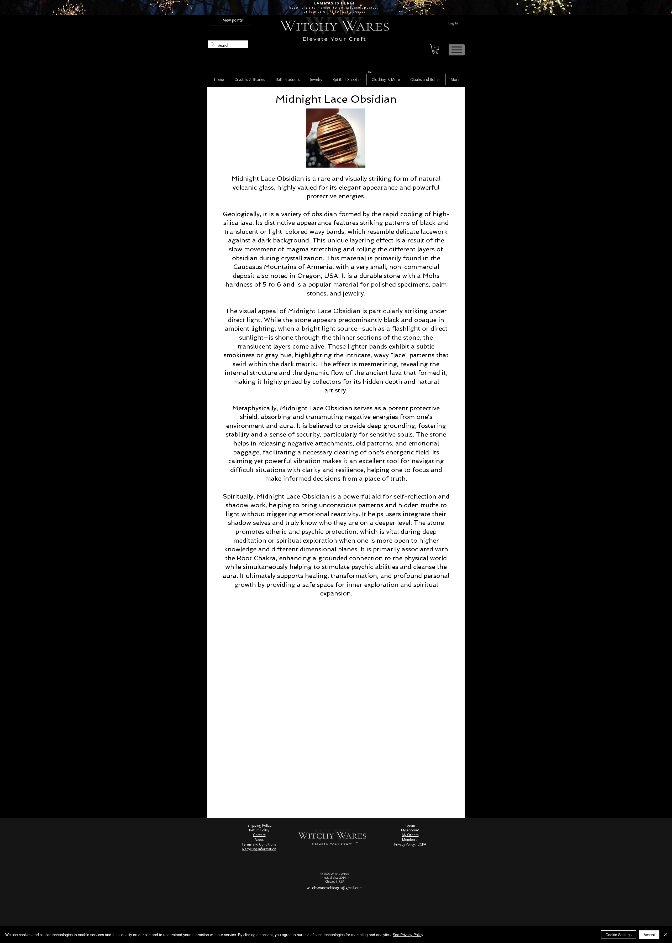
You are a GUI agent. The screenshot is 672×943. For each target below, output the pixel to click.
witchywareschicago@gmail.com (335, 887)
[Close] (666, 934)
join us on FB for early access (336, 11)
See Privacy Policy (408, 934)
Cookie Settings (619, 934)
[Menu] (457, 49)
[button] (435, 49)
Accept (649, 934)
